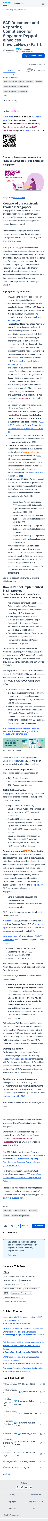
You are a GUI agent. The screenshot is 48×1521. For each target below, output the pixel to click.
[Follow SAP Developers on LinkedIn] (31, 1487)
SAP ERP (39, 81)
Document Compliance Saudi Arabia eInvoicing (23, 1368)
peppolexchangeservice (20, 1216)
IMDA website (19, 198)
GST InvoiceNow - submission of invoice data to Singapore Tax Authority (22, 1177)
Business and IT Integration (20, 1293)
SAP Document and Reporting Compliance (18, 81)
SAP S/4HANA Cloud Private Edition (16, 87)
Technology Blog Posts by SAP (15, 10)
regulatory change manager (32, 1043)
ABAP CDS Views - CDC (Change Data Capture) (19, 1276)
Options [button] (23, 60)
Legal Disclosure (36, 1502)
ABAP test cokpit (26, 1280)
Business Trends (10, 100)
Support (36, 1508)
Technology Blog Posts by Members (21, 1335)
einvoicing (7, 1210)
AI (24, 1284)
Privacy (12, 1495)
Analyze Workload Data (12, 1289)
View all (6, 1474)
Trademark (12, 1508)
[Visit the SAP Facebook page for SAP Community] (17, 1487)
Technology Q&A (12, 1323)
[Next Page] (26, 1305)
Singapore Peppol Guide (13, 761)
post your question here (13, 1198)
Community (18, 4)
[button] (14, 74)
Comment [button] (38, 1226)
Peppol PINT (38, 885)
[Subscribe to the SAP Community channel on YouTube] (26, 1487)
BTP (5, 1293)
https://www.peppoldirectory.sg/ (18, 1059)
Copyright (12, 1502)
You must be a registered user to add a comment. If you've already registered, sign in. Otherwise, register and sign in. (22, 1246)
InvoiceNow (33, 1210)
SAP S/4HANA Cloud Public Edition (15, 92)
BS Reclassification (31, 1289)
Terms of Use (36, 1495)
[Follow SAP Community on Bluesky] (22, 1487)
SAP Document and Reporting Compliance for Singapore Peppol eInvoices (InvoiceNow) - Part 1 (22, 34)
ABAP (6, 1272)
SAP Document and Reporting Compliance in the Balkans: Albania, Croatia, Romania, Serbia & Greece (24, 1345)
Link (38, 456)
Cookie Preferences (12, 1515)
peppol (6, 1216)
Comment (12, 1255)
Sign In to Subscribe (33, 56)
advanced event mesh (11, 1284)
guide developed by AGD (14, 1096)
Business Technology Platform (14, 1301)
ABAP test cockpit (10, 1280)
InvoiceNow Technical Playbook (19, 757)
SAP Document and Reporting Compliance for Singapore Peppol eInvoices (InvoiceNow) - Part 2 (22, 1162)
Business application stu (12, 1297)
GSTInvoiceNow (20, 1210)
